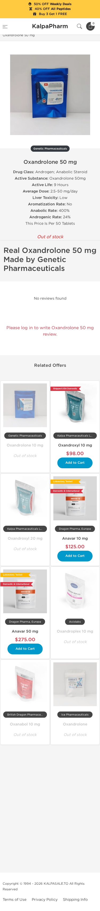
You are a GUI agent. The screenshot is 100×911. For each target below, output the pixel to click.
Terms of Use (14, 899)
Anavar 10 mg (75, 538)
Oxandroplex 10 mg (75, 631)
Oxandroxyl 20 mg (25, 538)
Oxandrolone (75, 724)
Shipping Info (75, 899)
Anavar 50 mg (25, 631)
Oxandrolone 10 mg (25, 445)
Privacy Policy (45, 899)
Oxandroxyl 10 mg (75, 445)
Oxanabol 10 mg (25, 724)
